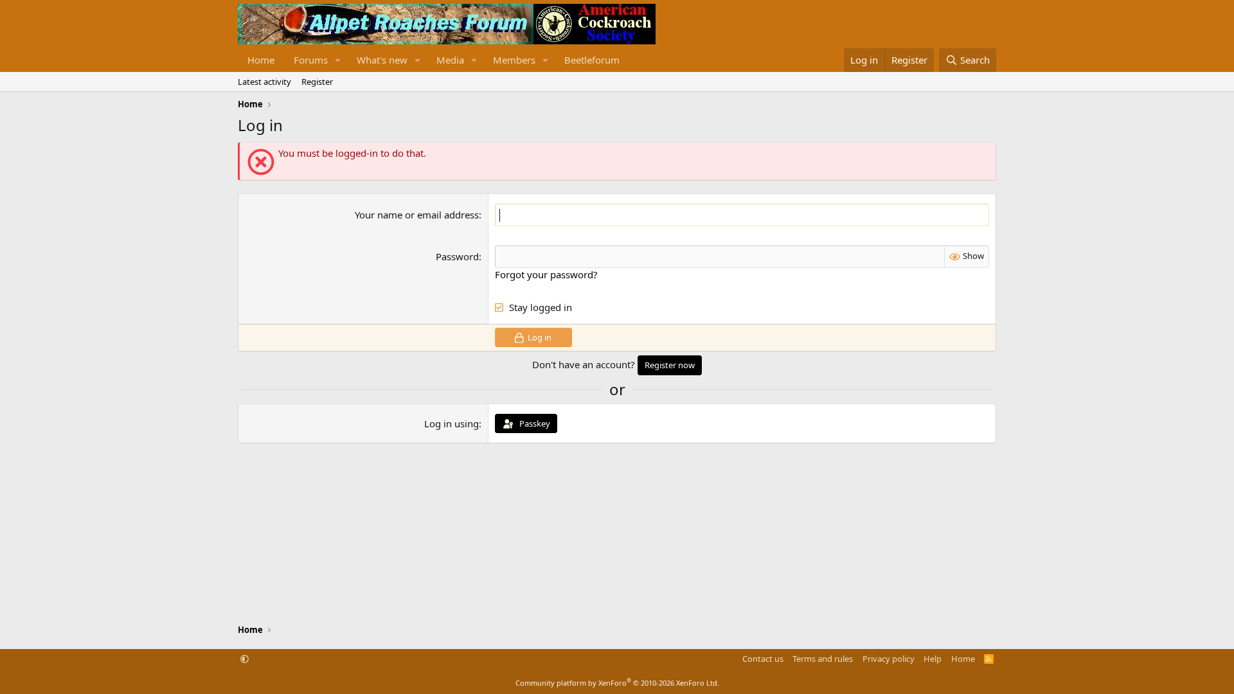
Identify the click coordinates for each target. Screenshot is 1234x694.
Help (933, 658)
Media (450, 59)
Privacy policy (889, 658)
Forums (311, 59)
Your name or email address (417, 214)
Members (514, 59)
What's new (382, 59)
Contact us (762, 658)
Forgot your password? (546, 274)
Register (317, 81)
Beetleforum (592, 59)
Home (260, 59)
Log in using (451, 423)
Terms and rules (822, 658)
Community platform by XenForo (617, 683)
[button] (338, 60)
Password (457, 256)
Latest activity (264, 81)
